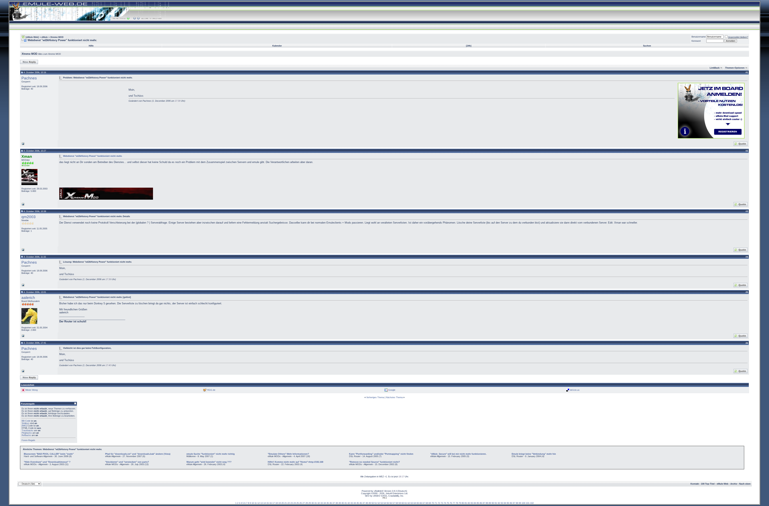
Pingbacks (27, 433)
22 (288, 503)
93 (502, 503)
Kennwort (696, 41)
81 (466, 503)
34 (324, 503)
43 (351, 503)
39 (339, 503)
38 (336, 503)
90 (493, 503)
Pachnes (29, 78)
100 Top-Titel (708, 484)
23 (291, 503)
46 (360, 503)
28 (306, 503)
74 (445, 503)
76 (451, 503)
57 (394, 503)
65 (418, 503)
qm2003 (28, 217)
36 (330, 503)
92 (499, 503)
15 (267, 503)
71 (436, 503)
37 (333, 503)
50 (372, 503)
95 (508, 503)
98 (517, 503)
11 (256, 503)
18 (276, 503)
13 (261, 503)
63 (412, 503)
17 (273, 503)
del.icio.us (575, 390)
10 (253, 503)
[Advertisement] (93, 110)
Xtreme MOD (56, 37)
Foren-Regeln (28, 440)
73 (442, 503)
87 (484, 503)
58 (397, 503)
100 (523, 503)
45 (357, 503)
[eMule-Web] (32, 37)
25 (297, 503)
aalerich (28, 298)
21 (285, 503)
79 (460, 503)
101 (527, 503)
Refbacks (26, 435)
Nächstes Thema (394, 397)
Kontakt (694, 484)
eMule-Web (722, 484)
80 (463, 503)
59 (400, 503)
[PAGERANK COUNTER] (384, 498)
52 (378, 503)
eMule (44, 37)
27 (303, 503)
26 (300, 503)
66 (421, 503)
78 (457, 503)
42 (348, 503)
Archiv (733, 484)
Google (391, 390)
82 (469, 503)
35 (327, 503)
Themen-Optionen (735, 68)
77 (454, 503)
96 (511, 503)
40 (342, 503)
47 (363, 503)
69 (430, 503)
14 (264, 503)
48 (366, 503)
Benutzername (698, 36)
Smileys (25, 423)
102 (532, 503)
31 (315, 503)
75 (448, 503)
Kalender (277, 46)
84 (475, 503)
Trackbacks (27, 430)
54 (384, 503)
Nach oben (745, 484)
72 (439, 503)
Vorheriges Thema (375, 397)
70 (433, 503)
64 (415, 503)
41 (345, 503)
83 (472, 503)
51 (375, 503)
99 (520, 503)
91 (496, 503)
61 (406, 503)
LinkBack (715, 68)
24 (294, 503)
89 (490, 503)
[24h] (468, 46)
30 (312, 503)
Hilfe (91, 46)
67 (424, 503)
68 (427, 503)
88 (487, 503)
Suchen (647, 46)
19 (279, 503)
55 (388, 503)
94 (505, 503)
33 (321, 503)
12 (258, 503)
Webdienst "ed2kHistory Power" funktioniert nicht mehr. (92, 156)
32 (318, 503)
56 (391, 503)
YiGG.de (211, 390)
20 (282, 503)
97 (514, 503)
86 (481, 503)
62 (409, 503)
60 (403, 503)
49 (369, 503)
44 (354, 503)
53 (381, 503)
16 (270, 503)
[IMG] (24, 425)
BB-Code (26, 421)
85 (478, 503)
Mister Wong (31, 390)
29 (309, 503)
